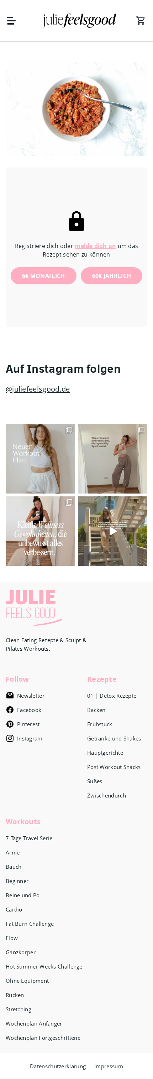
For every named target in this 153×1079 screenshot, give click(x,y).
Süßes (94, 781)
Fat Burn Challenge (30, 923)
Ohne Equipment (27, 980)
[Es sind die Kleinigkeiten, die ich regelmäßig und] (40, 531)
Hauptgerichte (105, 752)
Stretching (18, 1009)
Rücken (15, 994)
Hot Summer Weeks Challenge (44, 966)
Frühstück (99, 724)
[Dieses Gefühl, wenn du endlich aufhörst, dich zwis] (112, 531)
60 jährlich (111, 276)
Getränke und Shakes (114, 738)
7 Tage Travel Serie (29, 838)
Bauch (14, 866)
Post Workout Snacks (114, 766)
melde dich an (95, 246)
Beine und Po (23, 895)
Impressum (108, 1066)
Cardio (14, 909)
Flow (12, 937)
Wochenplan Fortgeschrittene (43, 1037)
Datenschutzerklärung (58, 1066)
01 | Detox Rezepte (111, 695)
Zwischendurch (106, 795)
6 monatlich (43, 276)
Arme (13, 852)
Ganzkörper (21, 952)
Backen (96, 709)
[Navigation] (15, 21)
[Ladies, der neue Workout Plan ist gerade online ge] (40, 459)
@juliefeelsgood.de (38, 389)
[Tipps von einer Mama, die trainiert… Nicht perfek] (112, 459)
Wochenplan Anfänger (34, 1023)
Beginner (17, 880)
